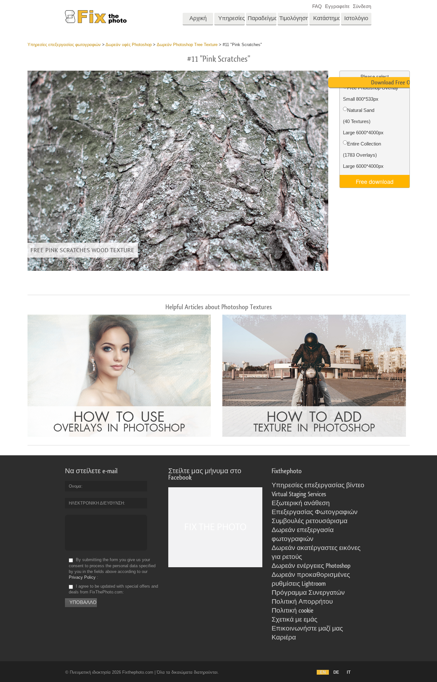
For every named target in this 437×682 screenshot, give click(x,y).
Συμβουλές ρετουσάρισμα (309, 521)
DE (336, 672)
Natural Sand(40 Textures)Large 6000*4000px (363, 121)
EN (323, 672)
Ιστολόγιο (356, 18)
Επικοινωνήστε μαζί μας (307, 628)
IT (349, 672)
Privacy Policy (82, 577)
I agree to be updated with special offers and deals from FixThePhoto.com (113, 589)
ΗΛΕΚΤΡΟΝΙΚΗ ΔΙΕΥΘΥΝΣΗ (96, 503)
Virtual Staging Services (299, 494)
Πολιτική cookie (292, 611)
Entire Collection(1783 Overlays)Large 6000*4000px (363, 155)
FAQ (317, 6)
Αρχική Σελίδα (198, 20)
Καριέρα (284, 637)
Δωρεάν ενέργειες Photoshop (311, 566)
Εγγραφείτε (337, 6)
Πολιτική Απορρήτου (302, 602)
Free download (374, 181)
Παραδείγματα (262, 18)
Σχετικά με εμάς (294, 619)
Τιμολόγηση (293, 18)
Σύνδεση (362, 6)
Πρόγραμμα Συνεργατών (308, 593)
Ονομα (75, 486)
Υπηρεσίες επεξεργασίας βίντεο (318, 485)
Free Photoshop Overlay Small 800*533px (370, 93)
